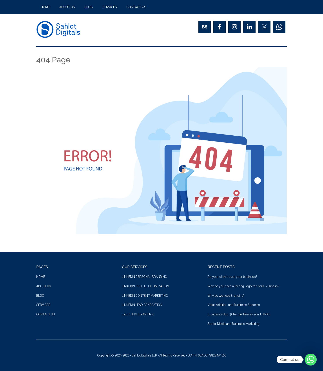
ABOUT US (43, 286)
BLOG (40, 295)
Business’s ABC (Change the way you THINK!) (239, 314)
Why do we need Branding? (226, 295)
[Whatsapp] (311, 360)
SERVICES (43, 305)
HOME (40, 276)
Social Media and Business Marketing (233, 324)
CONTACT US (45, 314)
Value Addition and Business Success (234, 305)
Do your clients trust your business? (232, 276)
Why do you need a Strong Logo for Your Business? (243, 286)
